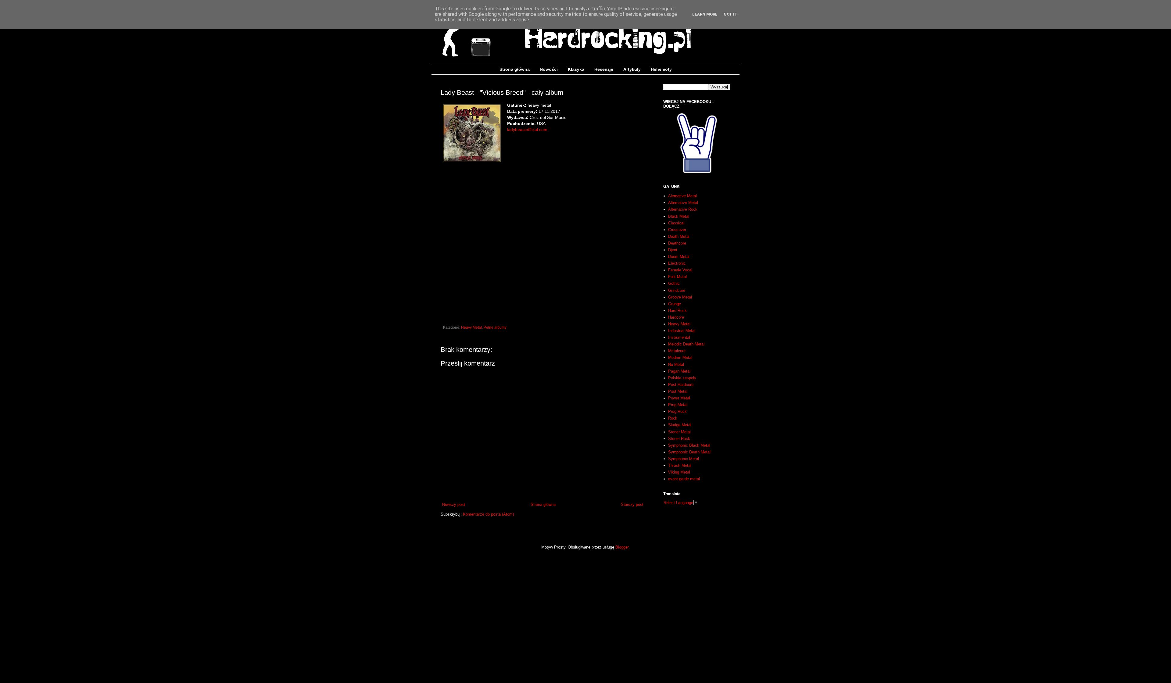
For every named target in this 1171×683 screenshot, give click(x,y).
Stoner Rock (679, 438)
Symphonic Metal (683, 458)
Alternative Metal (683, 202)
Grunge (674, 304)
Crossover (677, 229)
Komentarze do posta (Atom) (488, 514)
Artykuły (632, 69)
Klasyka (576, 69)
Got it (730, 14)
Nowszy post (453, 504)
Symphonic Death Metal (689, 452)
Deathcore (677, 243)
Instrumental (679, 337)
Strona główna (515, 69)
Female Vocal (680, 270)
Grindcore (676, 290)
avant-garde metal (684, 479)
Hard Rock (677, 310)
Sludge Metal (679, 425)
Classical (676, 223)
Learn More (705, 14)
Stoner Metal (679, 432)
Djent (672, 250)
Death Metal (678, 236)
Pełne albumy (495, 327)
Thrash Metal (679, 465)
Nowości (549, 69)
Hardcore (676, 317)
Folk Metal (677, 276)
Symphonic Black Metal (689, 445)
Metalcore (677, 351)
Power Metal (679, 398)
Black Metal (678, 216)
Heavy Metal (471, 327)
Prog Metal (677, 404)
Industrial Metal (681, 330)
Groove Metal (680, 297)
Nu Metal (676, 364)
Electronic (677, 263)
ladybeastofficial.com (527, 129)
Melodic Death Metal (686, 344)
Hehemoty (661, 69)
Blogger (621, 547)
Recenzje (603, 69)
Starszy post (632, 504)
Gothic (674, 283)
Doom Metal (678, 256)
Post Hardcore (680, 384)
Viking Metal (679, 472)
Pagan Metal (679, 371)
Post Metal (677, 391)
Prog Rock (677, 411)
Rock (672, 418)
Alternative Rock (682, 209)
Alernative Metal (682, 196)
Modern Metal (680, 357)
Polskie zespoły (682, 378)
